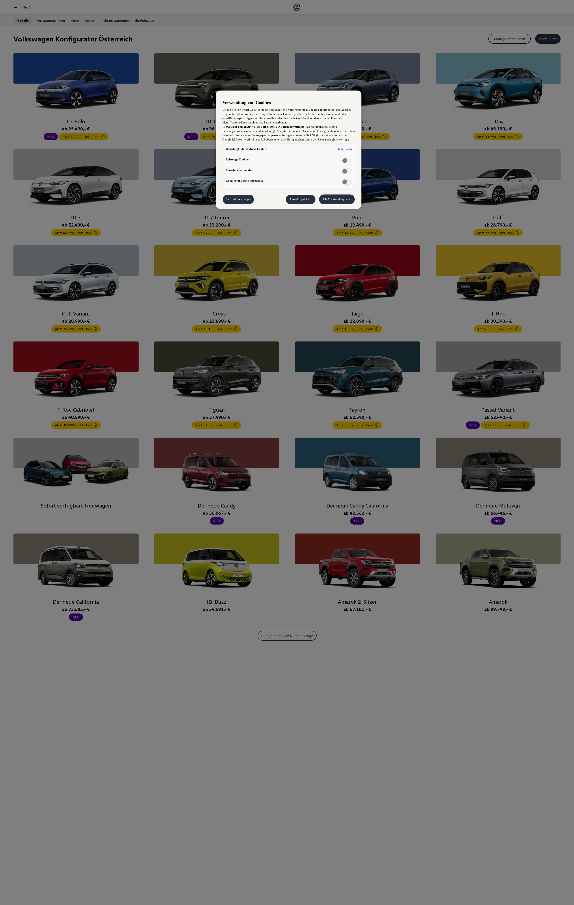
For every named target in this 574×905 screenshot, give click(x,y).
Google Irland (231, 135)
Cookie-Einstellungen (238, 199)
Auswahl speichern (300, 199)
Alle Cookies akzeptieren (336, 199)
